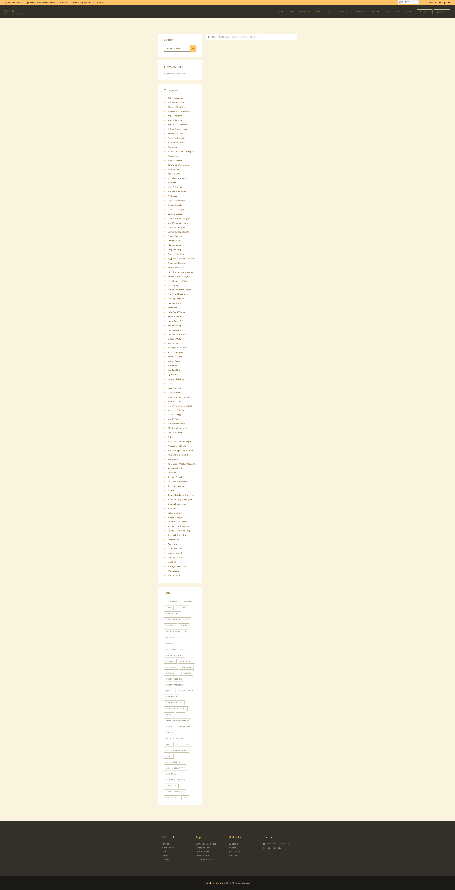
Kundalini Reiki (174, 703)
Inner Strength (174, 685)
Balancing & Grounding (178, 165)
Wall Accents (174, 575)
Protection (183, 744)
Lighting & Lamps (176, 379)
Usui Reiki (172, 562)
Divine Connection (176, 632)
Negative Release (175, 738)
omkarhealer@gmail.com (278, 844)
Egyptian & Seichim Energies (181, 258)
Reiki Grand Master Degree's (181, 464)
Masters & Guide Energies (180, 406)
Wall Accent (173, 571)
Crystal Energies (175, 236)
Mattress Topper (176, 414)
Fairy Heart (186, 661)
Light (169, 715)
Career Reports (175, 205)
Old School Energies (177, 428)
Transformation (175, 548)
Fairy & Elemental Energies (180, 272)
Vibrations (172, 798)
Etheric (170, 661)
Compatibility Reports (178, 232)
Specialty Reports (176, 517)
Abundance (172, 602)
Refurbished (173, 459)
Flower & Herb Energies (179, 276)
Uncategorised (175, 553)
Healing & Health (176, 299)
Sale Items (172, 473)
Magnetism (184, 727)
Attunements (174, 156)
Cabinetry (172, 196)
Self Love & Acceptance (178, 481)
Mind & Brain (174, 419)
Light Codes (173, 374)
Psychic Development (178, 455)
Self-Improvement (176, 486)
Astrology (172, 147)
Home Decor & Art (176, 321)
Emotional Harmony (177, 649)
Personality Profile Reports (180, 441)
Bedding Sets (174, 174)
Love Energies (174, 388)
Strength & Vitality (177, 535)
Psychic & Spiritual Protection (182, 450)
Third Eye (171, 786)
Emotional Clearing (177, 263)
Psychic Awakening (176, 750)
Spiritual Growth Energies (180, 531)
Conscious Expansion (177, 620)
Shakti (171, 490)
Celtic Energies (175, 214)
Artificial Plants (175, 133)
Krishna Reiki (186, 691)
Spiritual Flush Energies (179, 526)
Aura (168, 608)
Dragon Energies (176, 249)
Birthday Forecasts (177, 178)
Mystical (171, 732)
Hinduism (172, 307)
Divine (184, 626)
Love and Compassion (177, 721)
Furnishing (173, 285)
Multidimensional (176, 423)
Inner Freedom (174, 679)
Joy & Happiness (175, 352)
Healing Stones (175, 303)
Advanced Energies (177, 107)
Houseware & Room (177, 334)
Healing (170, 673)
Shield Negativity (175, 768)
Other (170, 437)
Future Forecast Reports (179, 290)
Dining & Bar (174, 241)
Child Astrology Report (179, 223)
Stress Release (174, 539)
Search (193, 48)
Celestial (182, 608)
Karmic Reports (175, 361)
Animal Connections (177, 129)
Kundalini (172, 365)
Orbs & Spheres (175, 432)
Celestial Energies (176, 209)
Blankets (172, 182)
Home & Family (175, 316)
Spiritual (171, 774)
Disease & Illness (175, 245)
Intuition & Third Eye (177, 348)
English (405, 2)
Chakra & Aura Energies (179, 218)
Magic (169, 727)
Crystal (170, 626)
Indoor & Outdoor (176, 339)
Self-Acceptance (175, 762)
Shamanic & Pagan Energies (181, 495)
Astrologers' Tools (176, 142)
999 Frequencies (175, 98)
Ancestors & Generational (180, 111)
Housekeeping (174, 330)
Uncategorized (175, 557)
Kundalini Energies (177, 370)
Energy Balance (174, 655)
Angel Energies (175, 116)
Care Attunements (176, 200)
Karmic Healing (175, 356)
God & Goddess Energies (179, 294)
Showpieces (173, 508)
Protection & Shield (177, 446)
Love (170, 383)
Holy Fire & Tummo (176, 312)
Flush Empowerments (178, 281)
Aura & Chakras (175, 160)
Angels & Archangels (177, 124)
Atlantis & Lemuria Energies (181, 151)
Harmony (186, 667)
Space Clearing (175, 513)
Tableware (172, 544)
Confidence (172, 614)
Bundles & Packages (177, 191)
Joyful (169, 691)
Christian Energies (176, 227)
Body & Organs (175, 187)
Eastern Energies (176, 254)
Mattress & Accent (176, 410)
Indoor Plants (174, 343)
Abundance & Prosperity (179, 102)
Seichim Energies (176, 477)
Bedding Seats (174, 169)
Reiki (168, 756)
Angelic (188, 602)
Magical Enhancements (179, 397)
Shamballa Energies (177, 504)
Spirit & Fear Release (177, 522)
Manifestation (175, 401)
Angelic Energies (175, 120)
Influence (186, 673)
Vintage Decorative (177, 566)
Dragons (171, 643)
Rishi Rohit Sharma (214, 883)
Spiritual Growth (175, 780)
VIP (185, 798)
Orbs (168, 744)
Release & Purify (175, 468)
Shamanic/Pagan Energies (180, 499)
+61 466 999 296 (274, 848)
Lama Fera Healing (175, 709)
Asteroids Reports (176, 138)
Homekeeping (174, 325)
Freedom (170, 667)
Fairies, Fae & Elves (177, 267)
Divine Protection (176, 637)
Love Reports (174, 392)
